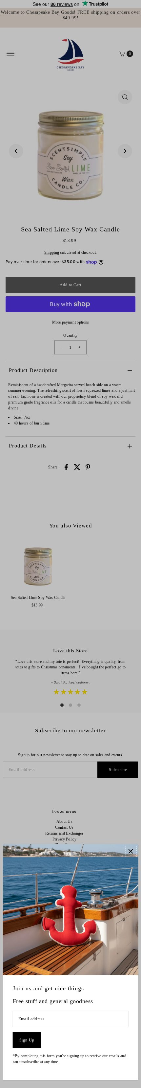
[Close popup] (130, 851)
